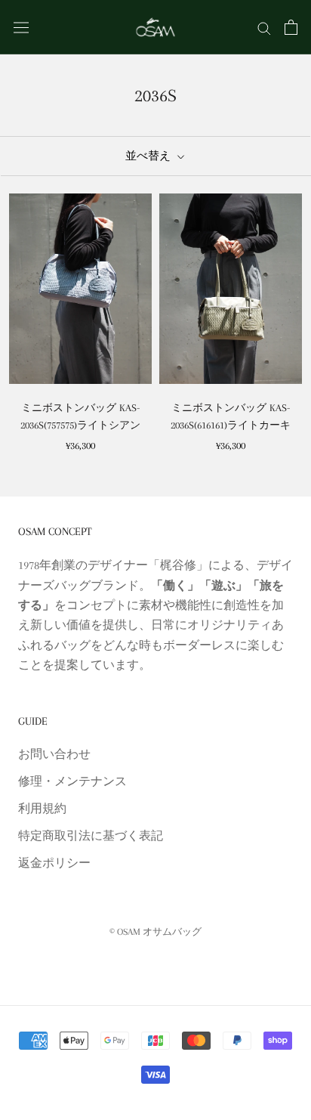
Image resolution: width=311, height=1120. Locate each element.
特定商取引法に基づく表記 (90, 836)
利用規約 (42, 808)
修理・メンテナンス (72, 781)
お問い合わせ (54, 754)
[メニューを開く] (21, 26)
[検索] (264, 27)
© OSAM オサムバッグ (155, 932)
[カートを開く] (291, 27)
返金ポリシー (54, 863)
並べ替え (149, 156)
